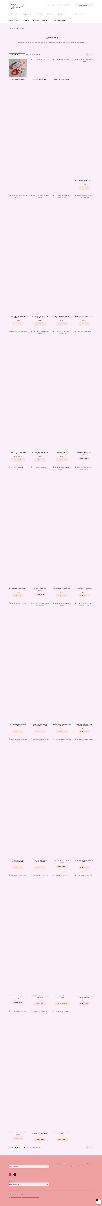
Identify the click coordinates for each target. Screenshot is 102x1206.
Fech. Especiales (13, 14)
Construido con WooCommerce (30, 1197)
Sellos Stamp (27, 20)
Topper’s (18, 20)
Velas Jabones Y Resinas (59, 20)
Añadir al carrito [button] (84, 188)
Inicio (11, 28)
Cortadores (50, 14)
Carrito (58, 5)
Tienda (53, 5)
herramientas (61, 14)
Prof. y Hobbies (26, 14)
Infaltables (39, 14)
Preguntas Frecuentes (15, 1197)
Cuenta (48, 5)
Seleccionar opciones (18, 460)
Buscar (10, 1164)
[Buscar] (47, 1166)
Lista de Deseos (66, 5)
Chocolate (45, 20)
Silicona (11, 20)
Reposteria (36, 20)
